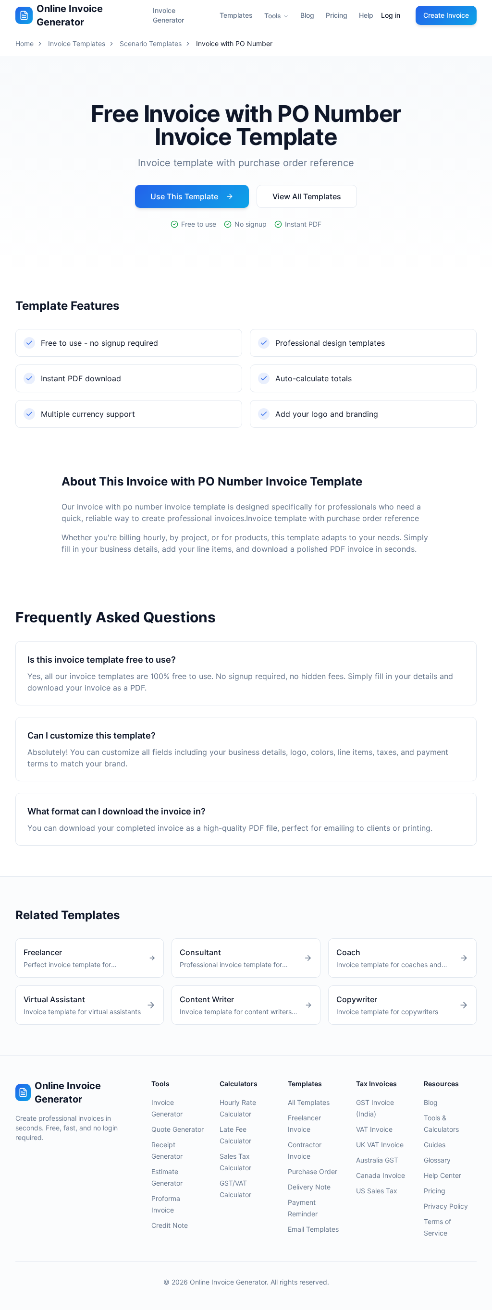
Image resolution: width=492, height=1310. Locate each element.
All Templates (309, 1102)
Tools (272, 16)
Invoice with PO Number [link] (234, 43)
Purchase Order (312, 1171)
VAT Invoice (374, 1129)
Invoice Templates (76, 43)
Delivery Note (309, 1187)
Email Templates (313, 1229)
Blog (307, 15)
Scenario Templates (151, 43)
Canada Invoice (380, 1175)
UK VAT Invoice (380, 1144)
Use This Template (184, 196)
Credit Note (169, 1225)
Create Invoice (446, 15)
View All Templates (306, 196)
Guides (434, 1144)
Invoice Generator (168, 15)
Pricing (336, 15)
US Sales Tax (376, 1191)
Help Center (442, 1175)
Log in (390, 15)
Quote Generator (177, 1129)
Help (366, 15)
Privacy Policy (446, 1206)
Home (24, 43)
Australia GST (377, 1160)
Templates (236, 15)
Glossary (437, 1160)
